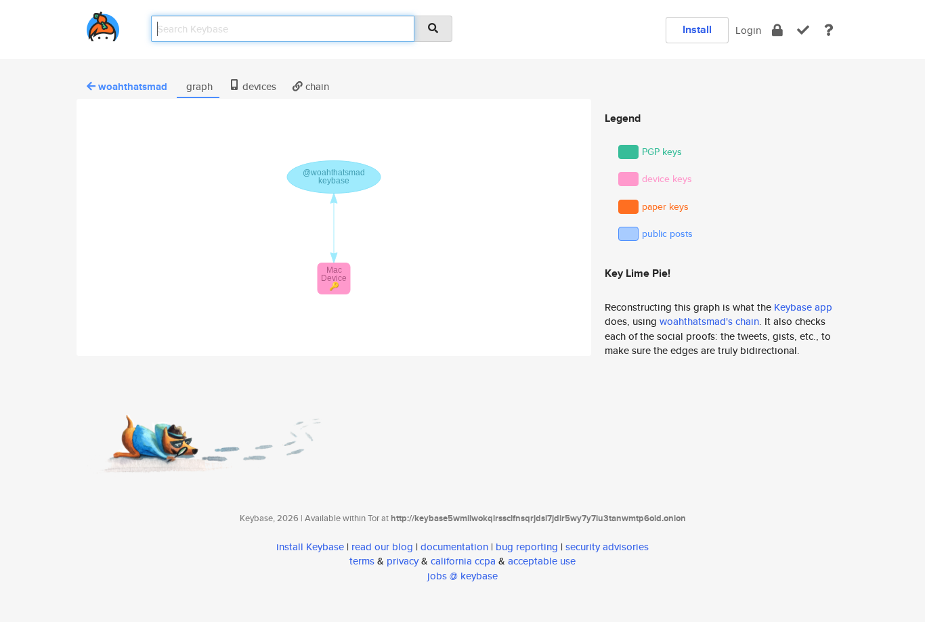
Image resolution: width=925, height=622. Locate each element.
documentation (454, 546)
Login (748, 30)
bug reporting (527, 546)
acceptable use (542, 561)
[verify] (803, 30)
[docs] (829, 30)
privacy (402, 561)
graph (198, 86)
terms (361, 561)
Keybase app (803, 307)
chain (316, 86)
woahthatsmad (132, 86)
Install (697, 29)
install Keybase (310, 546)
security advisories (607, 546)
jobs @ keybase (462, 576)
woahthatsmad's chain (709, 321)
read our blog (382, 546)
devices (258, 86)
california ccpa (463, 561)
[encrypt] (777, 30)
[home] (103, 24)
